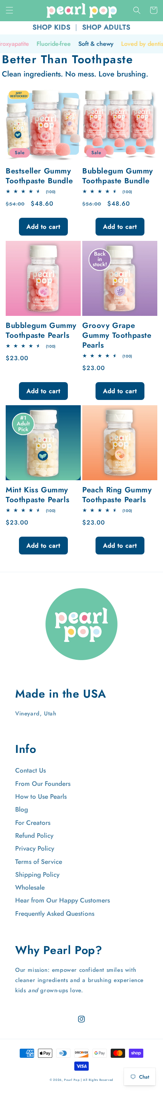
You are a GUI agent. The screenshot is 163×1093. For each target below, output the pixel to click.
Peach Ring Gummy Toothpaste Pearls (117, 495)
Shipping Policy (37, 874)
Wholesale (30, 887)
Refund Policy (34, 835)
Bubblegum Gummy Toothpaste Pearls (41, 330)
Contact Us (30, 770)
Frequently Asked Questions (54, 913)
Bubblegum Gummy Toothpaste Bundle (117, 176)
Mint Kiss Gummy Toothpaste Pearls (37, 495)
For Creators (32, 822)
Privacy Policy (34, 848)
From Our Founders (43, 783)
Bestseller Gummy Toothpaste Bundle (39, 176)
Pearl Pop (72, 1079)
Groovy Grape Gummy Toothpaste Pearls (117, 335)
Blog (21, 809)
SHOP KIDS (52, 27)
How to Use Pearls (41, 796)
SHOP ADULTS (106, 27)
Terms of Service (38, 861)
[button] (9, 10)
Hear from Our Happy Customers (62, 900)
